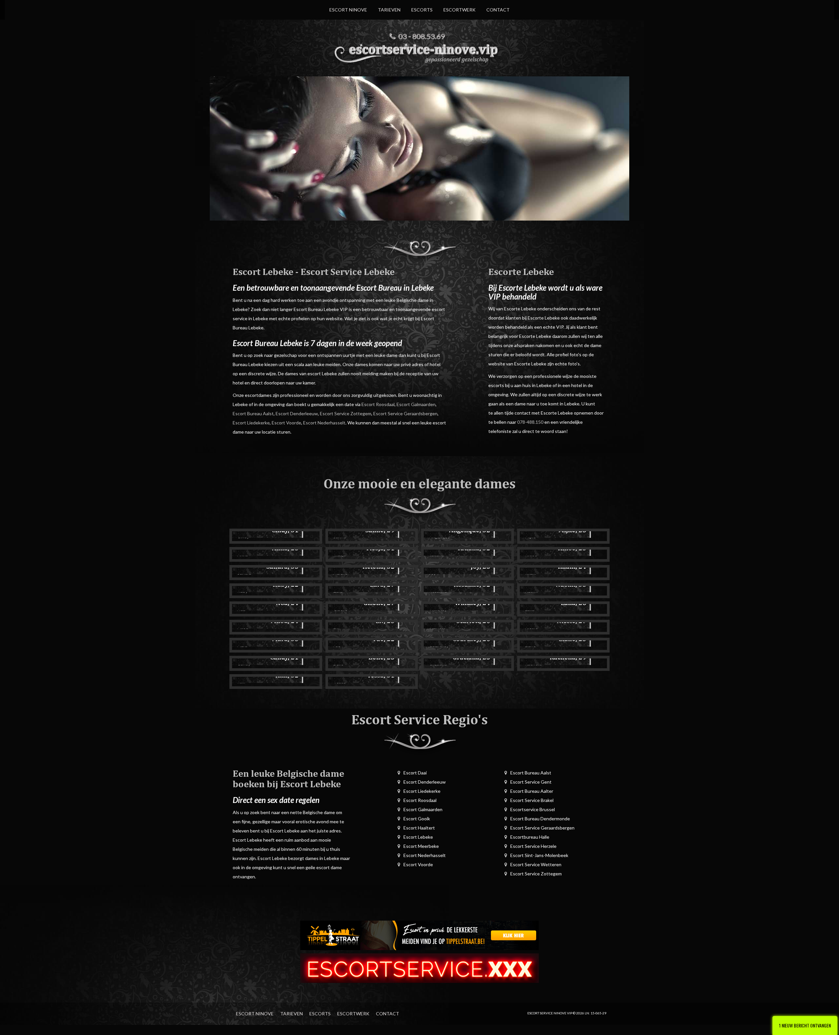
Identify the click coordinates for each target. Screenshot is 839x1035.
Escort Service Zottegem (345, 413)
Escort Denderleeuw (297, 413)
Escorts (422, 9)
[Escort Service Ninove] (419, 52)
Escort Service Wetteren (535, 864)
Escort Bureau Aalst (253, 413)
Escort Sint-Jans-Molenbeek (539, 855)
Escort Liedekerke (251, 422)
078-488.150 (530, 422)
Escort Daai (415, 772)
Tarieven (389, 9)
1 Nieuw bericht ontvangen (805, 1025)
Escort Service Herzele (533, 846)
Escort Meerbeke (421, 846)
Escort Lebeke (418, 837)
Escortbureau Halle (529, 837)
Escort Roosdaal (378, 404)
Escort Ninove (348, 9)
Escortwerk (459, 9)
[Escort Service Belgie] (419, 967)
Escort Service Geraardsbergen (405, 413)
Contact (498, 9)
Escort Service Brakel (532, 800)
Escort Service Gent (531, 782)
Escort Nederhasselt (324, 422)
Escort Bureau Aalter (531, 791)
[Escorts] (419, 934)
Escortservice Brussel (532, 809)
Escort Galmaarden (416, 404)
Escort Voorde (286, 422)
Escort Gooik (416, 818)
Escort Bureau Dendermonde (540, 818)
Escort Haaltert (419, 827)
